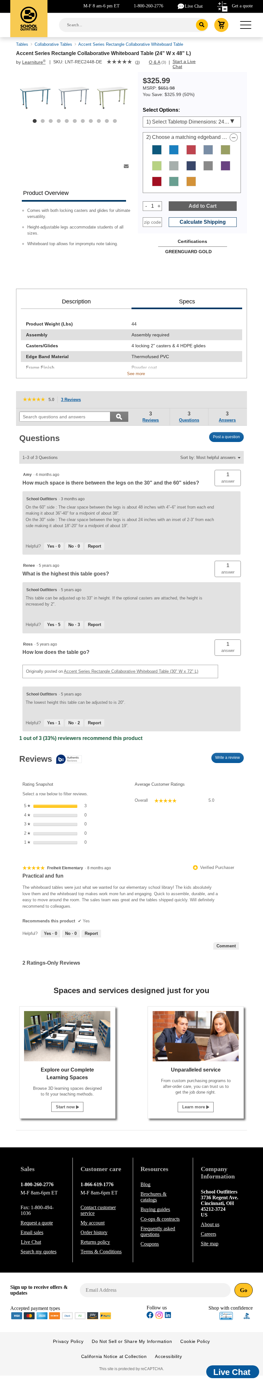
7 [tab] (83, 121)
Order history (94, 1232)
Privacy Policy (68, 1341)
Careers (208, 1234)
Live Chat (194, 6)
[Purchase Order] (80, 1315)
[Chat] (181, 6)
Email (32, 1232)
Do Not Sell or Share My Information (132, 1341)
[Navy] (191, 166)
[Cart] (221, 25)
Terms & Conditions (101, 1251)
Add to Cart (202, 206)
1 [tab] (34, 121)
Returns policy (95, 1242)
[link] (119, 62)
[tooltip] (50, 759)
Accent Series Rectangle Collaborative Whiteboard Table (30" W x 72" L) (131, 671)
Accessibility (168, 1356)
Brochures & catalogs (153, 1196)
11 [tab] (115, 121)
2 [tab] (42, 121)
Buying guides (155, 1209)
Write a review (229, 759)
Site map (209, 1243)
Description (76, 301)
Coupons (149, 1244)
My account (93, 1222)
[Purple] (225, 166)
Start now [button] (66, 1107)
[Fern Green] (225, 150)
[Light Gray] (174, 166)
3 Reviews (72, 400)
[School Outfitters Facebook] (150, 1316)
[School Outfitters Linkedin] (168, 1316)
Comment (226, 946)
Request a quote (37, 1222)
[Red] (157, 181)
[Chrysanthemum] (191, 150)
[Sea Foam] (174, 181)
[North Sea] (208, 166)
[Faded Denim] (208, 150)
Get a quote (242, 6)
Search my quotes (38, 1251)
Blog (145, 1184)
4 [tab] (59, 121)
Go (243, 1290)
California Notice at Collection (114, 1356)
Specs (187, 301)
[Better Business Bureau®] (247, 1315)
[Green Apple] (157, 166)
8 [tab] (91, 121)
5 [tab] (67, 121)
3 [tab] (50, 121)
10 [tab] (107, 121)
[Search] (202, 25)
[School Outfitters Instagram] (159, 1317)
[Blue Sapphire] (157, 150)
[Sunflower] (191, 181)
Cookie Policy (195, 1341)
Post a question (226, 437)
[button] (228, 478)
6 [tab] (75, 121)
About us (210, 1224)
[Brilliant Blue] (174, 150)
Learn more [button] (194, 1107)
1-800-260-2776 (148, 6)
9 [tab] (99, 121)
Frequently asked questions (157, 1231)
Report (94, 546)
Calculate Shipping (203, 222)
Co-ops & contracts (160, 1219)
